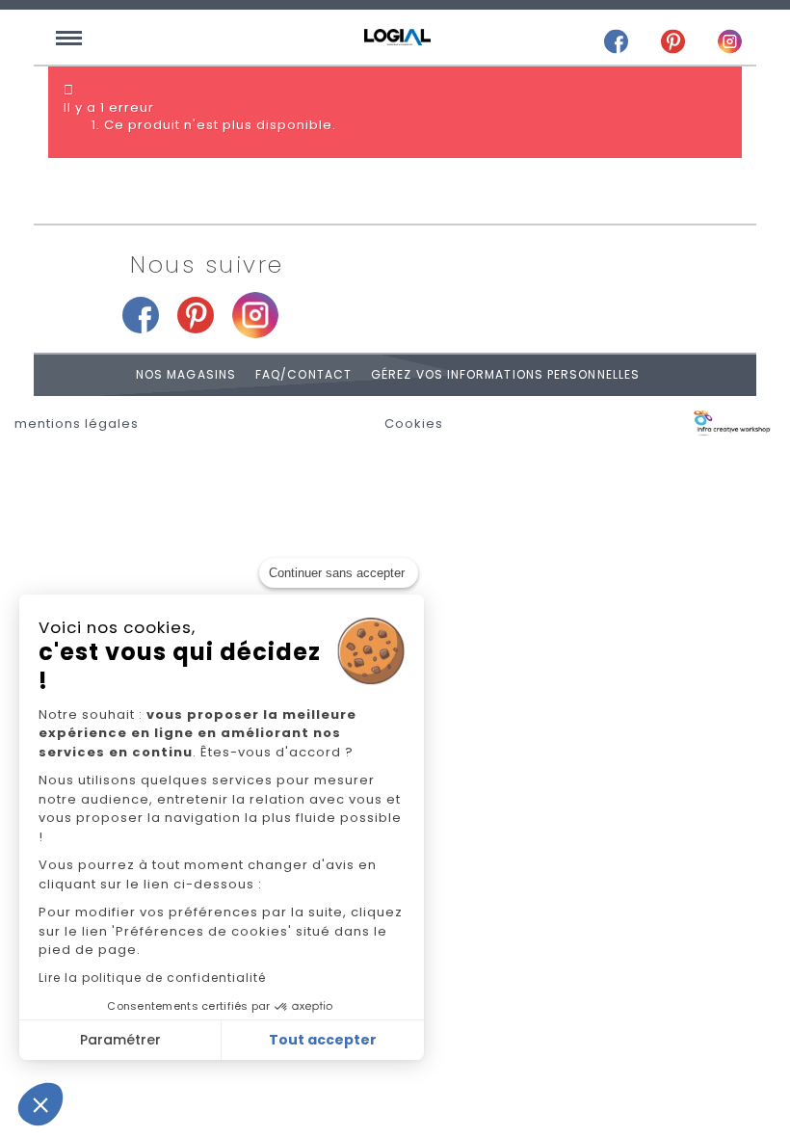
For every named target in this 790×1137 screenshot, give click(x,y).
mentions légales (76, 424)
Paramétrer (120, 1039)
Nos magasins (186, 374)
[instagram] (730, 41)
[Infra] (732, 423)
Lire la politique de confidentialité (152, 977)
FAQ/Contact (303, 374)
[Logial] (397, 37)
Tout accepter (323, 1039)
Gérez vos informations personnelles (505, 374)
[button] (40, 1104)
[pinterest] (673, 41)
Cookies (413, 424)
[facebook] (616, 41)
